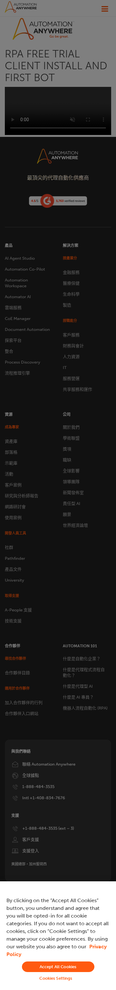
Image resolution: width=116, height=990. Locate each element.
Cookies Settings (55, 978)
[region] (58, 935)
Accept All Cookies (58, 966)
